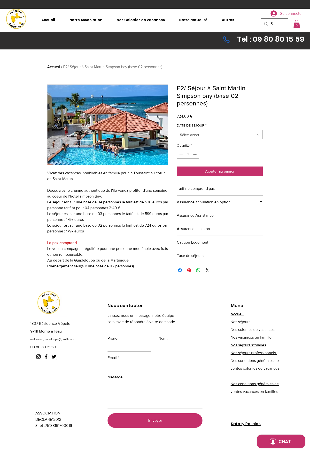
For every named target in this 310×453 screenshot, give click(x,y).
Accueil (53, 67)
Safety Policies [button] (246, 424)
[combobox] (220, 134)
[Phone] (226, 39)
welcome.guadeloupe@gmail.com (52, 339)
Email (112, 358)
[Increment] (195, 154)
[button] (296, 24)
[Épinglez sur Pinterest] (189, 270)
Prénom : (115, 338)
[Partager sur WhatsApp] (198, 270)
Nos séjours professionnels (254, 353)
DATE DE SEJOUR (192, 125)
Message (115, 377)
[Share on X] (207, 270)
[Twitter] (54, 357)
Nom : (163, 338)
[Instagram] (38, 357)
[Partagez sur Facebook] (180, 270)
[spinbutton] (188, 154)
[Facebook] (46, 357)
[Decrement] (181, 154)
